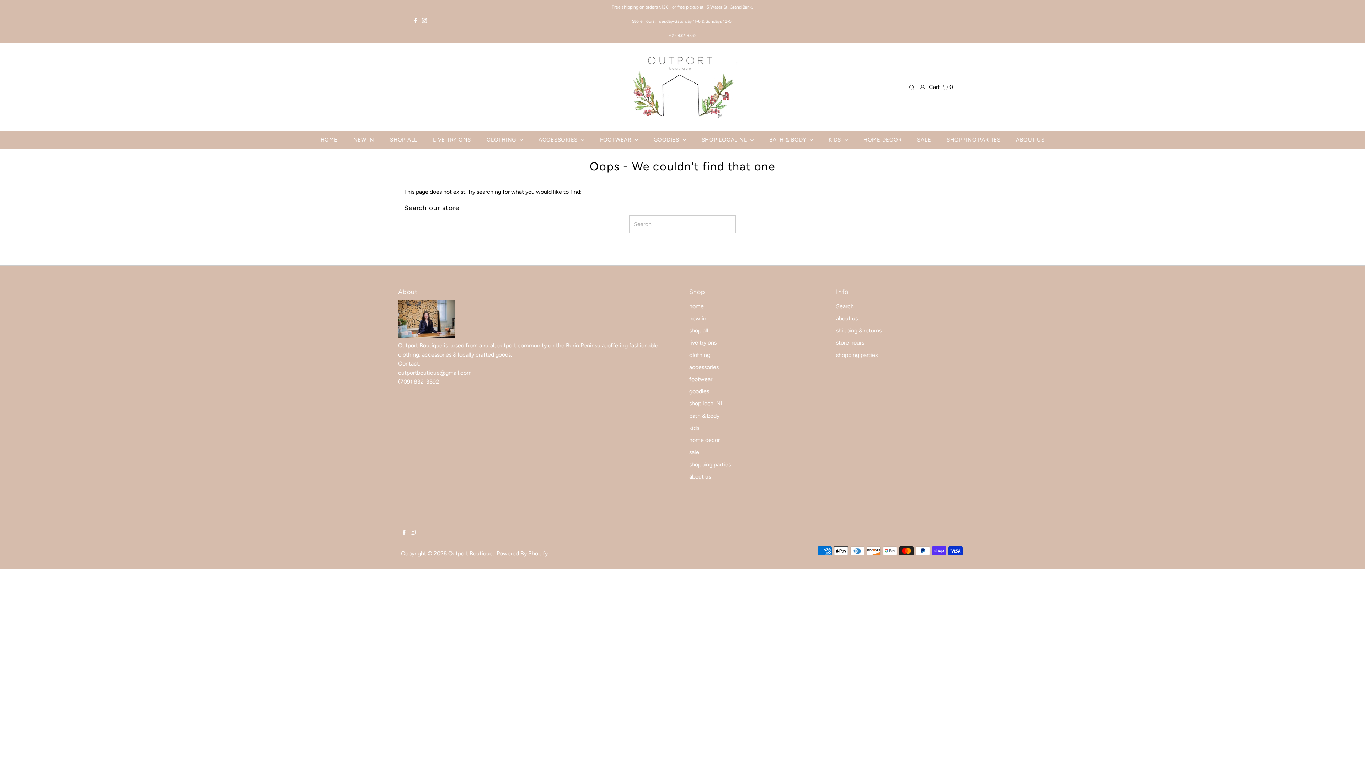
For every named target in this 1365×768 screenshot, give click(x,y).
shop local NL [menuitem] (725, 140)
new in (697, 318)
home (696, 306)
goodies (699, 391)
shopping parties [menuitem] (973, 140)
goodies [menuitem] (667, 140)
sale (694, 452)
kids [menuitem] (836, 140)
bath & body (704, 415)
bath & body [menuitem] (788, 140)
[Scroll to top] (1351, 754)
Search (845, 306)
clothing (699, 355)
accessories (704, 367)
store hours (850, 342)
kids (694, 428)
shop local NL (706, 403)
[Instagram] (424, 21)
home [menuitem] (329, 140)
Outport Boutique (470, 553)
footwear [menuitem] (616, 140)
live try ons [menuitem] (452, 140)
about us (700, 476)
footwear (700, 379)
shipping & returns (859, 330)
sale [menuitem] (924, 140)
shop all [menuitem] (403, 140)
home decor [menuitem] (882, 140)
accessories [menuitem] (559, 140)
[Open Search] (911, 87)
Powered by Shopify (522, 553)
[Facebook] (415, 21)
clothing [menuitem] (502, 140)
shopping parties (710, 464)
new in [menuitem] (364, 140)
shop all (698, 330)
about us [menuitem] (1030, 140)
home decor (704, 440)
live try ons (703, 342)
